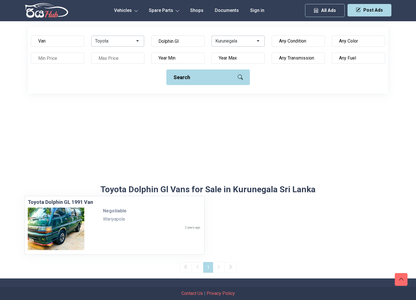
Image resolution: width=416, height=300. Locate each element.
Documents (227, 10)
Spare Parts (161, 10)
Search (181, 77)
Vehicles (123, 10)
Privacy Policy (221, 293)
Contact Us (192, 293)
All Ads (328, 10)
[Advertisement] (208, 141)
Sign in (257, 10)
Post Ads (373, 10)
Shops (196, 10)
